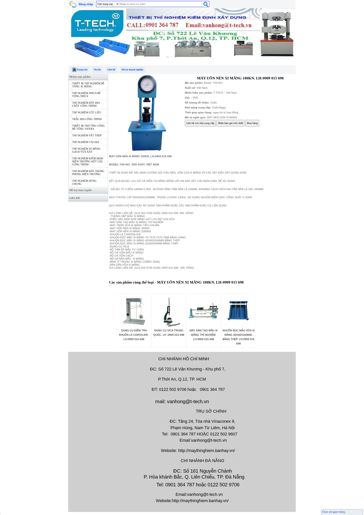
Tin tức (97, 69)
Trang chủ (82, 69)
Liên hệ (111, 69)
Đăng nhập (86, 4)
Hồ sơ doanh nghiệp (132, 69)
